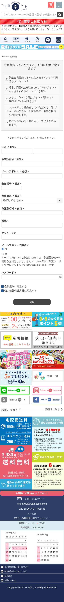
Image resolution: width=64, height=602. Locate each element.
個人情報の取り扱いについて (17, 567)
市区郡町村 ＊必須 (13, 208)
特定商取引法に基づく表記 (16, 571)
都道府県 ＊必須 (12, 195)
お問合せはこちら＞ (35, 499)
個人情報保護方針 (14, 290)
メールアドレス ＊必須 (16, 171)
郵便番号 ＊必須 (12, 183)
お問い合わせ (10, 580)
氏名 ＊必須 (10, 147)
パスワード (9, 272)
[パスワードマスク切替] (60, 277)
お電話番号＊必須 (13, 159)
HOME (5, 57)
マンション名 (9, 233)
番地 (6, 221)
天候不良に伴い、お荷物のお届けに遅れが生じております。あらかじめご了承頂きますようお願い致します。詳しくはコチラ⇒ (31, 29)
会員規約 (9, 286)
